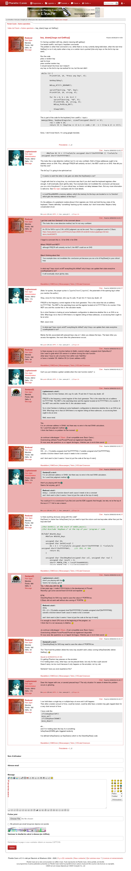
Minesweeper (64, 284)
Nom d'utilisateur (14, 756)
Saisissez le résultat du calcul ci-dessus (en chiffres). (29, 834)
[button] (36, 3)
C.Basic (63, 437)
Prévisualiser (117, 800)
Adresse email (13, 765)
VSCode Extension (83, 284)
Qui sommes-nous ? (94, 858)
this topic (56, 189)
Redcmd (28, 38)
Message (28, 50)
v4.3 (20, 858)
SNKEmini (54, 284)
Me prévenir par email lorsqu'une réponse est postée (29, 824)
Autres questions (27, 28)
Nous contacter (79, 858)
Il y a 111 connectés (65, 858)
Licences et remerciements (113, 858)
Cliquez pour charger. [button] (61, 19)
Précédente (63, 145)
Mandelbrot (45, 284)
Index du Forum (13, 28)
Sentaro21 (29, 389)
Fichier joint (12, 814)
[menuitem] (36, 3)
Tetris (72, 284)
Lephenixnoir (31, 151)
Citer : (101, 150)
